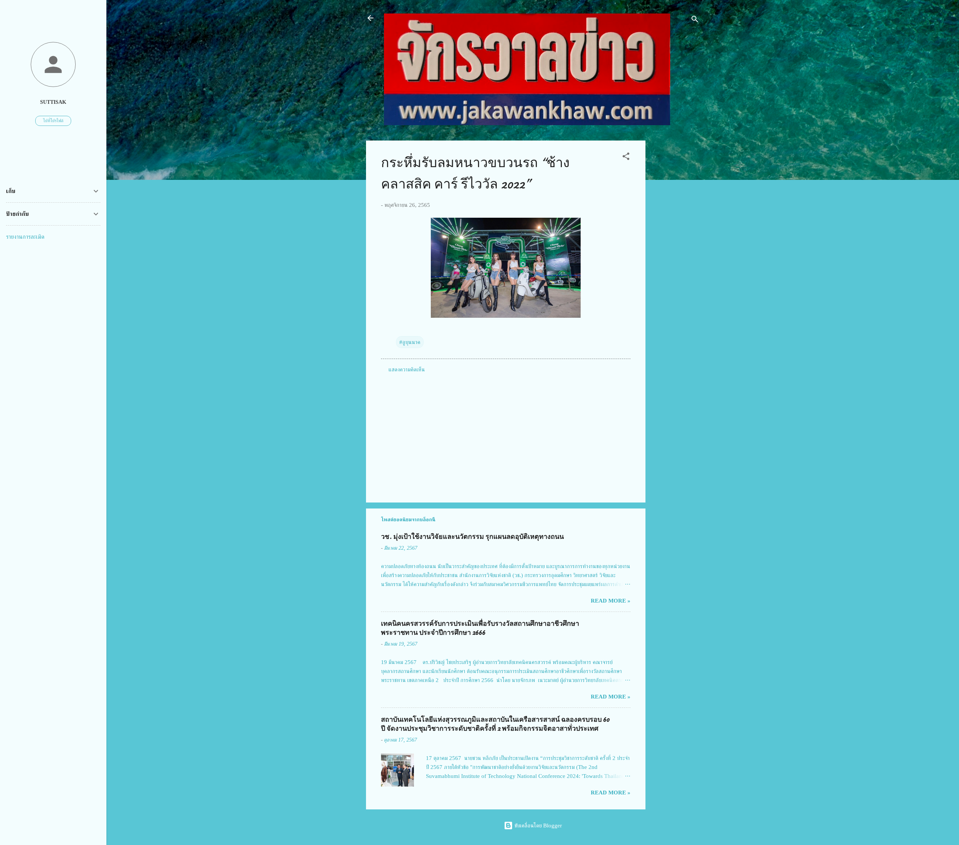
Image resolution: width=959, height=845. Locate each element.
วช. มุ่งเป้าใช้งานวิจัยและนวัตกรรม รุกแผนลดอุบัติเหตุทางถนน (472, 536)
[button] (625, 157)
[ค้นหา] (694, 20)
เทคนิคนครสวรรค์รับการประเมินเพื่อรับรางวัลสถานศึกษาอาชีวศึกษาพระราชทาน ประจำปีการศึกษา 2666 (480, 628)
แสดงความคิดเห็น (406, 369)
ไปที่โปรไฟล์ (53, 120)
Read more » (610, 601)
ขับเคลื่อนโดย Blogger (537, 826)
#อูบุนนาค (409, 342)
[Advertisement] (675, 253)
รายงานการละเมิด (25, 236)
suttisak (53, 102)
